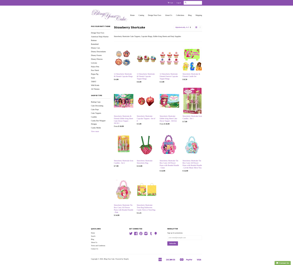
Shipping (198, 15)
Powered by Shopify (122, 259)
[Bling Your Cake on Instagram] (146, 234)
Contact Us (94, 249)
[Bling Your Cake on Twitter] (131, 234)
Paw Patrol (95, 70)
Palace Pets (95, 67)
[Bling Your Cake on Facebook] (136, 234)
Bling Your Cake (109, 259)
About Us (168, 15)
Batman (94, 40)
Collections (180, 15)
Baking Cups (95, 102)
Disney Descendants (98, 52)
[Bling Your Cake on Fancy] (155, 234)
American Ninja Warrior (100, 37)
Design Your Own (154, 15)
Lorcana (94, 63)
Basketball (95, 44)
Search (93, 236)
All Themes (95, 89)
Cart (171, 3)
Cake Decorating (97, 106)
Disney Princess (97, 59)
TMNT (93, 82)
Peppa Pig (94, 74)
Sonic (93, 78)
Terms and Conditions (98, 245)
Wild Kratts (95, 85)
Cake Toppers (96, 113)
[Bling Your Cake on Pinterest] (141, 234)
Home (132, 15)
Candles (94, 117)
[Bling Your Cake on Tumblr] (151, 234)
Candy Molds (96, 128)
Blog (190, 15)
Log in (179, 3)
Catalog (141, 15)
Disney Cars (95, 48)
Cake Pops (95, 109)
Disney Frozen (96, 55)
